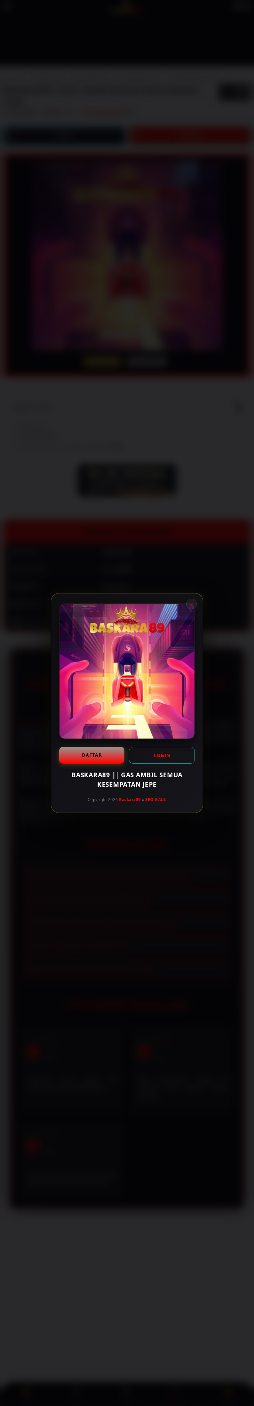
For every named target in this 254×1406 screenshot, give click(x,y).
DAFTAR (92, 755)
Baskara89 (130, 799)
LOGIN (162, 755)
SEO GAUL (155, 799)
